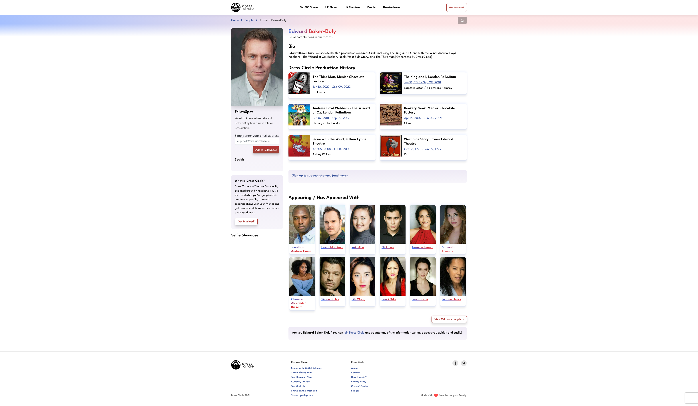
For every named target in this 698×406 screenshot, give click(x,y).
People (371, 7)
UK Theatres (352, 7)
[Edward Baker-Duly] (257, 67)
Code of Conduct (360, 386)
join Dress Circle (354, 332)
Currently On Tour (300, 382)
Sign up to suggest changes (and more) (320, 175)
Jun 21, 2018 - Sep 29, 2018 (422, 82)
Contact (355, 373)
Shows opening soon (302, 395)
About (354, 368)
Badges (355, 391)
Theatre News (391, 7)
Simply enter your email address (257, 136)
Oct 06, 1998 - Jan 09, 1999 (422, 149)
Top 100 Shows (309, 7)
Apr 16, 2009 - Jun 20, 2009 (423, 118)
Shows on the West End (304, 391)
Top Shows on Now (301, 377)
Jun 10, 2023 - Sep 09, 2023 (332, 86)
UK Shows (331, 7)
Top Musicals (298, 386)
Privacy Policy (358, 382)
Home (235, 20)
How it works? (359, 377)
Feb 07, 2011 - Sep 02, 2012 (331, 118)
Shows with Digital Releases (306, 368)
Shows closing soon (301, 373)
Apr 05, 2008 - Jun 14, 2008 (331, 149)
